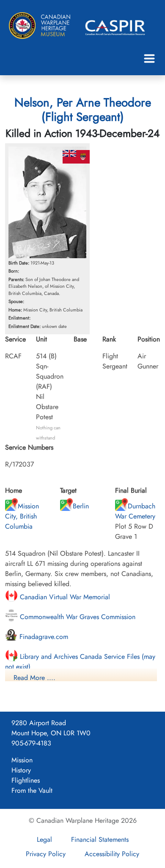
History (21, 770)
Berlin (81, 506)
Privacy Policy (46, 854)
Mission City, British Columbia (22, 516)
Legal (44, 839)
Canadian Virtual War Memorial (64, 597)
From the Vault (31, 790)
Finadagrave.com (42, 636)
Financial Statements (100, 839)
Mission (22, 760)
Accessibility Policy (112, 854)
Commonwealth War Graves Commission (76, 617)
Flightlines (25, 780)
